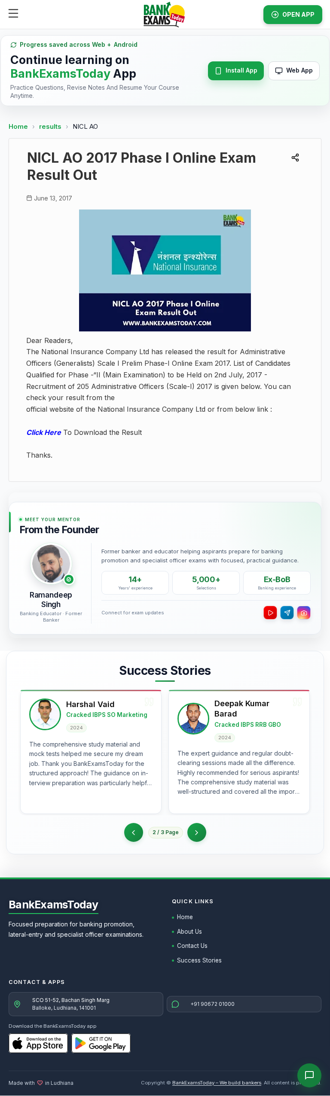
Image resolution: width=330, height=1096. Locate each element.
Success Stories (199, 960)
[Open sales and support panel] (309, 1075)
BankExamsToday (53, 904)
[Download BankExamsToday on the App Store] (38, 1043)
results (51, 126)
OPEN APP (298, 14)
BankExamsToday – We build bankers (216, 1083)
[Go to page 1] (133, 832)
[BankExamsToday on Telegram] (287, 612)
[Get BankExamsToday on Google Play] (101, 1043)
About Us (189, 931)
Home (18, 126)
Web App (299, 70)
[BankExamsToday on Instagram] (304, 612)
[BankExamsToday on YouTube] (270, 612)
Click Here (43, 432)
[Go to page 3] (196, 832)
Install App (241, 70)
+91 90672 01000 (212, 1004)
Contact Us (192, 945)
